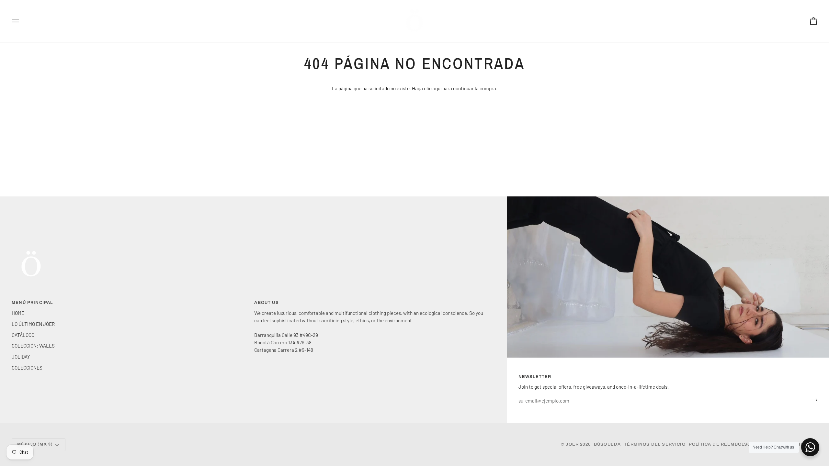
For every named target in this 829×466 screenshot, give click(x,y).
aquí (437, 88)
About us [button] (266, 302)
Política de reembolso (720, 444)
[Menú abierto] (21, 21)
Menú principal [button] (32, 302)
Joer (573, 444)
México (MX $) (35, 444)
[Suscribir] (812, 399)
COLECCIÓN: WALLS (33, 346)
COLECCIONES (27, 368)
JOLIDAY (21, 357)
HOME (18, 313)
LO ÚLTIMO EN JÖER (33, 324)
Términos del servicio (655, 444)
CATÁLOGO (23, 335)
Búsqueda (607, 444)
